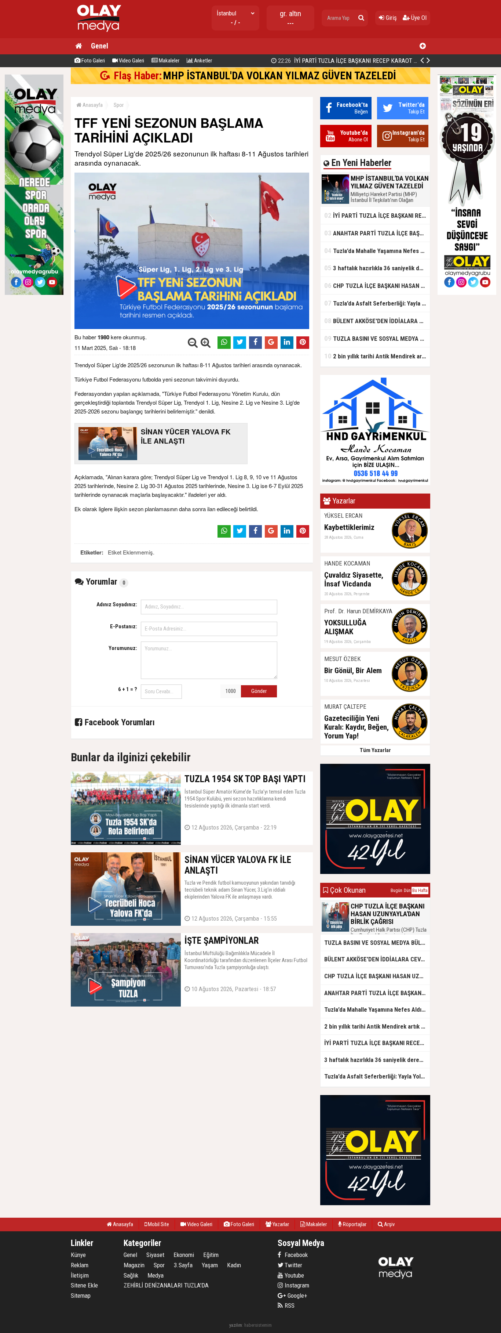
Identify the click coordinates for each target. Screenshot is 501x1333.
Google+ (295, 1295)
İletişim (80, 1275)
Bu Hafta (420, 890)
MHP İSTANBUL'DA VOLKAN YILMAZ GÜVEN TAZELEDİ (279, 75)
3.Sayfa (183, 1265)
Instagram (296, 1285)
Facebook (295, 1254)
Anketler (202, 60)
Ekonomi (183, 1254)
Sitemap (81, 1295)
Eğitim (211, 1254)
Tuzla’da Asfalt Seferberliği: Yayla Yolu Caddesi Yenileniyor (377, 303)
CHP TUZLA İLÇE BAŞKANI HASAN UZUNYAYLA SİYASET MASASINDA (377, 285)
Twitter (292, 1265)
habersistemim (258, 1325)
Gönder (259, 691)
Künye (78, 1254)
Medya (155, 1275)
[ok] (361, 18)
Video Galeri (131, 60)
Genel (99, 45)
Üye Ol (418, 17)
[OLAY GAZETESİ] (98, 35)
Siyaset (155, 1254)
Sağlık (131, 1275)
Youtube (293, 1275)
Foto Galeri (92, 60)
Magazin (134, 1265)
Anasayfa (92, 105)
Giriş (390, 17)
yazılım (235, 1325)
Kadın (234, 1265)
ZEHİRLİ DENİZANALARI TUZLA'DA (166, 1285)
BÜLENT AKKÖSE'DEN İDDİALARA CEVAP (377, 321)
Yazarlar (280, 1224)
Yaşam (210, 1265)
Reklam (79, 1265)
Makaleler (168, 60)
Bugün (396, 890)
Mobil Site (158, 1224)
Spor (119, 105)
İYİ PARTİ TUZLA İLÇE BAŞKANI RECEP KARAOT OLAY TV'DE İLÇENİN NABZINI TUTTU (377, 215)
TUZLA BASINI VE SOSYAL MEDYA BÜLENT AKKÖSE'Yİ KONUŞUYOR (377, 338)
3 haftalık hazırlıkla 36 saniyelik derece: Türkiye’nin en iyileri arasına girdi (377, 268)
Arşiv (389, 1224)
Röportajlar (354, 1224)
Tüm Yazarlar (375, 750)
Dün (407, 890)
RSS (289, 1305)
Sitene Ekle (84, 1285)
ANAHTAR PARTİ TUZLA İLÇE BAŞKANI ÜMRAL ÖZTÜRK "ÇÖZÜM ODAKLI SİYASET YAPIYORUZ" (377, 233)
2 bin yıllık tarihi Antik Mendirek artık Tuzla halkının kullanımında (377, 356)
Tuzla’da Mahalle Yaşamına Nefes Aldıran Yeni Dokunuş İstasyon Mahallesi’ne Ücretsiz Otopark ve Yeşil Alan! (377, 250)
